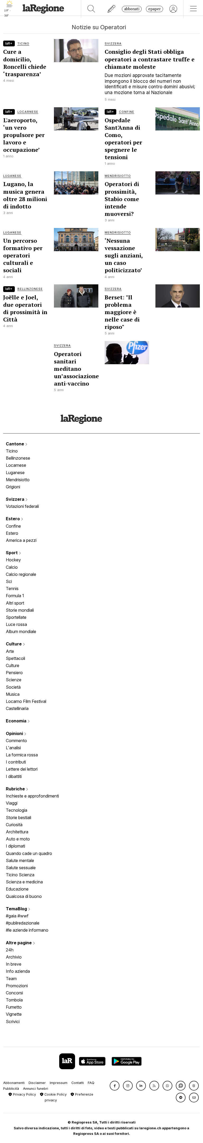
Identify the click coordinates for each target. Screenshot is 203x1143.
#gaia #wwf (17, 915)
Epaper (154, 8)
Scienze (13, 679)
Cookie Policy (55, 1094)
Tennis (12, 588)
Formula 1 (15, 595)
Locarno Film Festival (26, 701)
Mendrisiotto (18, 479)
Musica (13, 694)
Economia (16, 720)
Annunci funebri (35, 1089)
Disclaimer (37, 1083)
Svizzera (15, 499)
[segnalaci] (112, 9)
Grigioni (13, 486)
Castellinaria (17, 708)
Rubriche (16, 788)
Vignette (14, 1014)
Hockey (13, 559)
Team (11, 978)
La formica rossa (22, 754)
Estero (13, 518)
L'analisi (13, 747)
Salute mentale (20, 860)
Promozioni (17, 985)
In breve (13, 964)
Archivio (14, 957)
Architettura (17, 831)
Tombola (14, 1000)
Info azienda (18, 971)
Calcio (12, 567)
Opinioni (15, 733)
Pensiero (14, 672)
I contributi (16, 762)
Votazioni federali (22, 506)
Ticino (12, 451)
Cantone (15, 443)
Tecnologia (16, 810)
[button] (114, 1086)
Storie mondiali (20, 610)
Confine (13, 526)
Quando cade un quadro (29, 853)
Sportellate (16, 617)
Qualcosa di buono (24, 896)
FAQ (91, 1083)
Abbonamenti (14, 1083)
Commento (16, 740)
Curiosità (14, 824)
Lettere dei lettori (22, 769)
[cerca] (91, 9)
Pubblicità (11, 1089)
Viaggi (11, 803)
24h (9, 949)
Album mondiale (21, 631)
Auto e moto (18, 839)
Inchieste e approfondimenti (32, 796)
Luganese (15, 472)
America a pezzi (21, 540)
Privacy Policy (24, 1094)
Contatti (77, 1083)
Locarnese (16, 465)
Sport (12, 552)
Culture (14, 643)
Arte (10, 651)
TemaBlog (17, 908)
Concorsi (14, 992)
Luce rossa (16, 624)
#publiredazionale (22, 923)
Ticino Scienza (20, 874)
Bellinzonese (18, 458)
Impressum (58, 1083)
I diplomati (15, 846)
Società (13, 687)
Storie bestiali (18, 817)
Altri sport (15, 603)
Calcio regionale (21, 574)
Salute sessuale (21, 867)
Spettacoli (15, 658)
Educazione (17, 889)
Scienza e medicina (24, 881)
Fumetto (14, 1007)
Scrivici (13, 1021)
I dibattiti (14, 776)
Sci (9, 581)
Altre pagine (19, 942)
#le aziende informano (27, 930)
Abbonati (131, 8)
